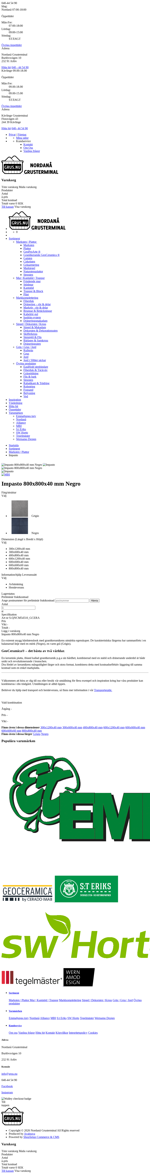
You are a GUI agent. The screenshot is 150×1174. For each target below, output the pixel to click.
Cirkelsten (29, 261)
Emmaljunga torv (26, 416)
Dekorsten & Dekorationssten (40, 330)
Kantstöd (28, 287)
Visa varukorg (22, 206)
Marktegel (29, 268)
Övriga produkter (26, 363)
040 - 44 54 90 (20, 67)
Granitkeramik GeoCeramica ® (41, 255)
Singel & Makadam (34, 327)
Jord (25, 356)
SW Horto (22, 432)
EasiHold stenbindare (35, 366)
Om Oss (28, 147)
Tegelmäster (23, 435)
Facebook (7, 1086)
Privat (12, 134)
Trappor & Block (33, 291)
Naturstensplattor (33, 271)
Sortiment (14, 238)
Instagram (7, 1092)
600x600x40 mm (135, 727)
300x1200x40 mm (51, 727)
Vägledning (15, 402)
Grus (26, 353)
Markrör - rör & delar (35, 307)
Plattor (27, 248)
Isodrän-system (32, 317)
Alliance (21, 422)
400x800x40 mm (93, 727)
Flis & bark (29, 376)
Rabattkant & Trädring (36, 383)
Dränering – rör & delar (37, 304)
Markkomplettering (27, 297)
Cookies (93, 1032)
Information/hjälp (11, 574)
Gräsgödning (30, 373)
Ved (25, 396)
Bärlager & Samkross (35, 340)
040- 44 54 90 (20, 128)
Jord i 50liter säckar (34, 360)
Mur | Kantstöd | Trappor (30, 278)
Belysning (29, 393)
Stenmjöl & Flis (32, 337)
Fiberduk (28, 301)
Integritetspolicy (78, 1032)
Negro (44, 734)
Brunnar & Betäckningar (37, 310)
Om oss (13, 1032)
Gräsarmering (31, 264)
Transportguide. (103, 690)
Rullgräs (28, 350)
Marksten (28, 245)
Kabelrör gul (30, 314)
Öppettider (15, 409)
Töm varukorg (9, 187)
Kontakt (28, 144)
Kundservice (15, 1025)
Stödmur (28, 284)
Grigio (36, 734)
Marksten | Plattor (26, 241)
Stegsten (28, 274)
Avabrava (29, 1133)
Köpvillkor (62, 1032)
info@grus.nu (9, 1073)
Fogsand (28, 389)
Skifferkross (30, 333)
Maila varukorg (28, 187)
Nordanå (21, 419)
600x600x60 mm (11, 730)
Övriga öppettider (11, 45)
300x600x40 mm (72, 727)
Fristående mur (32, 281)
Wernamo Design (26, 439)
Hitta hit (6, 67)
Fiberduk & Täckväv (35, 370)
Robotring (29, 386)
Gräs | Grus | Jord (26, 347)
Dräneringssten (32, 343)
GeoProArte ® (31, 251)
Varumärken (16, 412)
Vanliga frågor (31, 151)
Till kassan (7, 206)
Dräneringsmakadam (35, 320)
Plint (26, 294)
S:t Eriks (21, 429)
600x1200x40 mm (114, 727)
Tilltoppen (5, 1103)
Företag (22, 134)
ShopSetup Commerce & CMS (41, 1137)
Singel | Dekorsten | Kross (31, 324)
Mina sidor (22, 137)
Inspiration (15, 399)
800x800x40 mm (32, 730)
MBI (19, 426)
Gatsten (27, 258)
